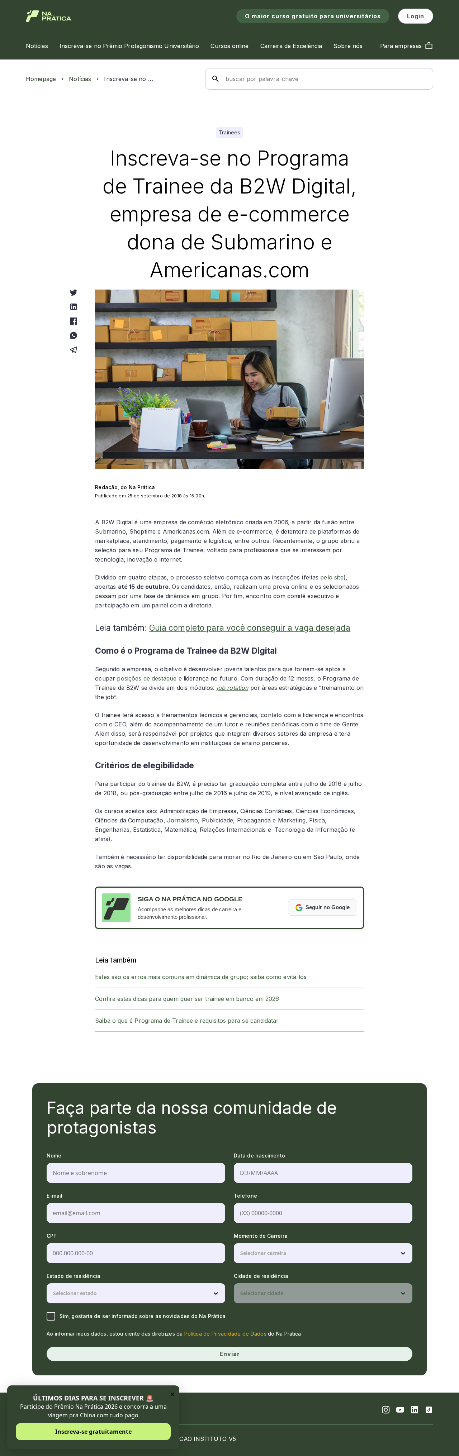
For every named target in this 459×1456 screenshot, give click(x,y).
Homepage (41, 78)
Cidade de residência (261, 1276)
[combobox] (241, 1253)
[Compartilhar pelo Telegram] (73, 349)
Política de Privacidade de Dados (225, 1334)
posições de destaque (146, 678)
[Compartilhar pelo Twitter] (73, 292)
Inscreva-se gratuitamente (93, 1432)
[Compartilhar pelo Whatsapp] (73, 335)
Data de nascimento (259, 1155)
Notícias (80, 78)
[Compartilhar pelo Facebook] (73, 321)
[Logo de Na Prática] (48, 16)
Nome (54, 1155)
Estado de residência (73, 1276)
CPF (51, 1236)
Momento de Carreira (261, 1236)
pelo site (331, 577)
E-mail (55, 1196)
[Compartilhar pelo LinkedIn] (73, 306)
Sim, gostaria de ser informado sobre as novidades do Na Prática (143, 1316)
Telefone (245, 1196)
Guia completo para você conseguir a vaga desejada (249, 628)
